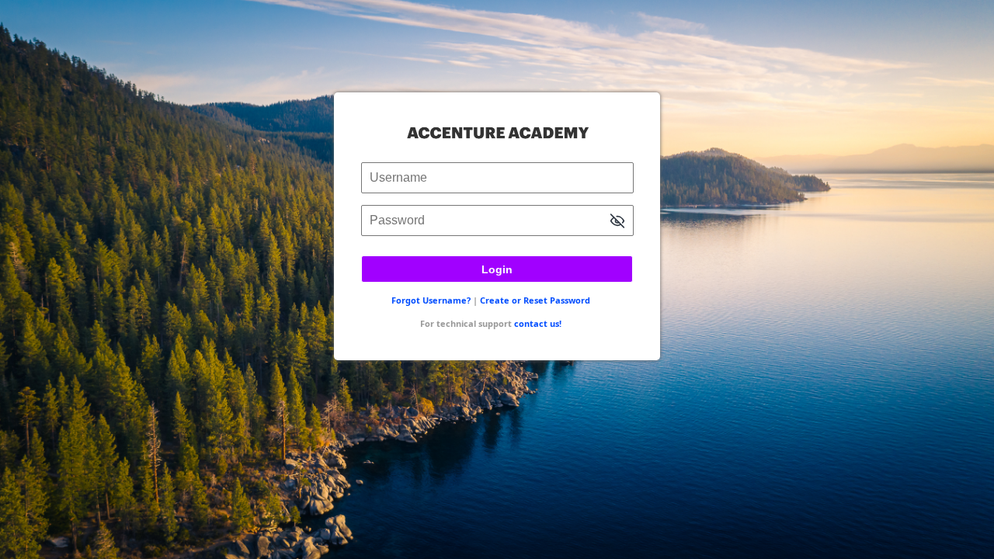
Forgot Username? (431, 300)
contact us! (537, 323)
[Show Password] (617, 222)
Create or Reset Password (535, 300)
